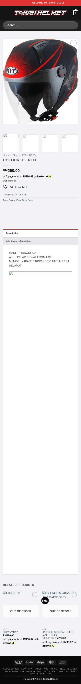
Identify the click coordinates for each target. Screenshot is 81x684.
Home (6, 155)
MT (67, 671)
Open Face (27, 200)
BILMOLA (72, 669)
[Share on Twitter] (13, 207)
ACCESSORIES (11, 669)
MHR (61, 671)
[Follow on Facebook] (18, 3)
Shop (15, 155)
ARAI (30, 669)
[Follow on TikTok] (25, 3)
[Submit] (73, 25)
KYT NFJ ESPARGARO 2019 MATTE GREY (57, 633)
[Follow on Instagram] (21, 3)
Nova (32, 674)
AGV (23, 669)
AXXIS (54, 669)
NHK (73, 671)
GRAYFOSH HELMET (30, 671)
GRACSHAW (11, 671)
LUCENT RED (10, 632)
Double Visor (15, 200)
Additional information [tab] (18, 241)
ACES (38, 669)
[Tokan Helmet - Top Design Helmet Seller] (40, 12)
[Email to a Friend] (17, 207)
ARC (46, 669)
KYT (23, 155)
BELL (62, 669)
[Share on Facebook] (9, 207)
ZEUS (49, 674)
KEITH (47, 671)
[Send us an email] (28, 3)
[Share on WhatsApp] (5, 207)
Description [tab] (12, 233)
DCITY (32, 155)
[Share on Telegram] (25, 207)
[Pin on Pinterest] (21, 207)
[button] (5, 12)
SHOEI (40, 674)
